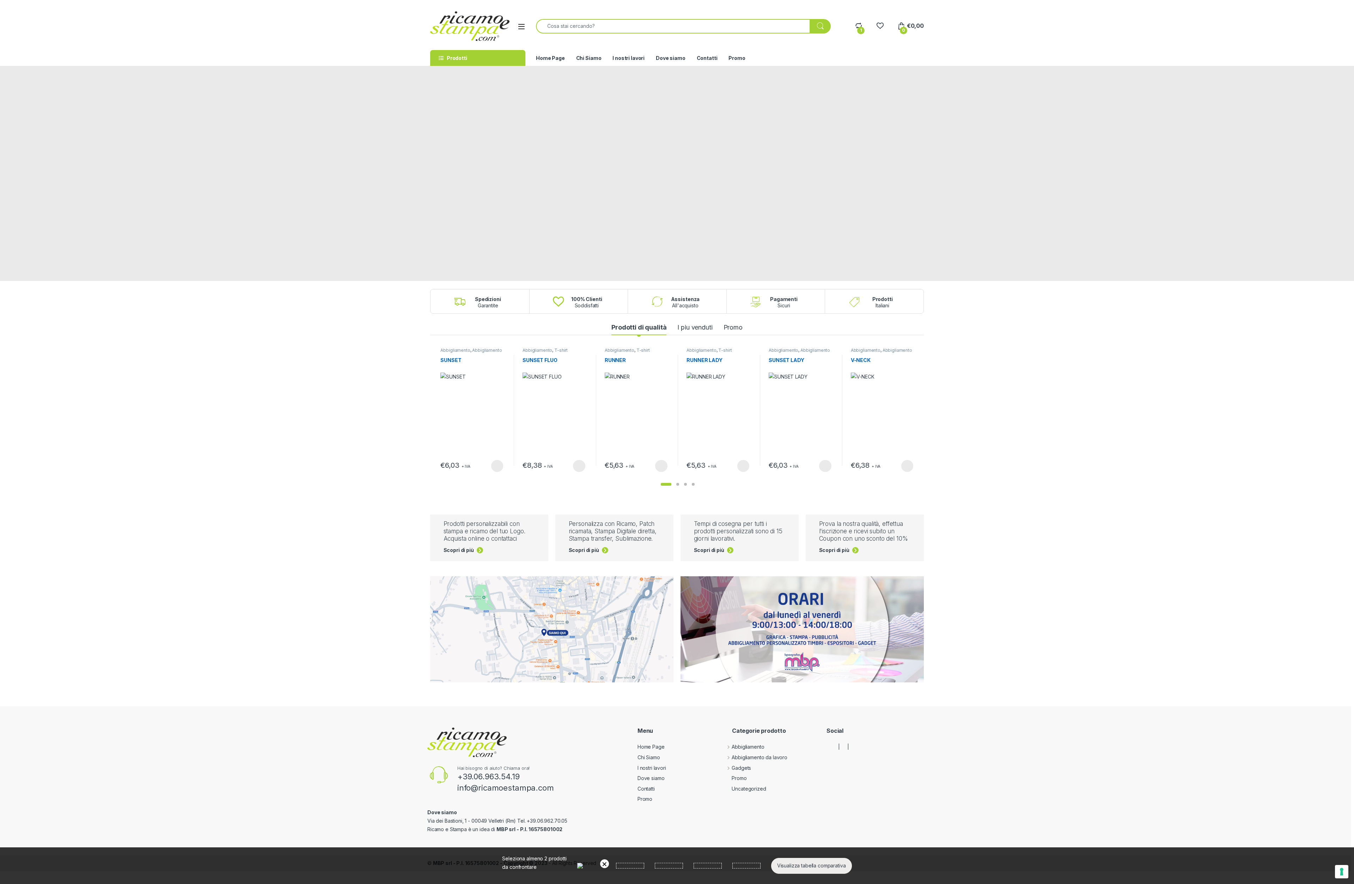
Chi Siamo (589, 58)
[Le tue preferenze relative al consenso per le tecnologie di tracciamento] (1341, 871)
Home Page (550, 58)
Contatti (707, 58)
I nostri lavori (628, 58)
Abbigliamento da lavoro (759, 757)
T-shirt (561, 350)
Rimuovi (604, 863)
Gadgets (741, 768)
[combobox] (673, 26)
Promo (736, 58)
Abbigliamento (455, 350)
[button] (666, 484)
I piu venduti (694, 327)
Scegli (496, 466)
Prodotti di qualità (638, 327)
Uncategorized (749, 789)
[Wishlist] (880, 26)
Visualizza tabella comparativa (811, 865)
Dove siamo (670, 58)
